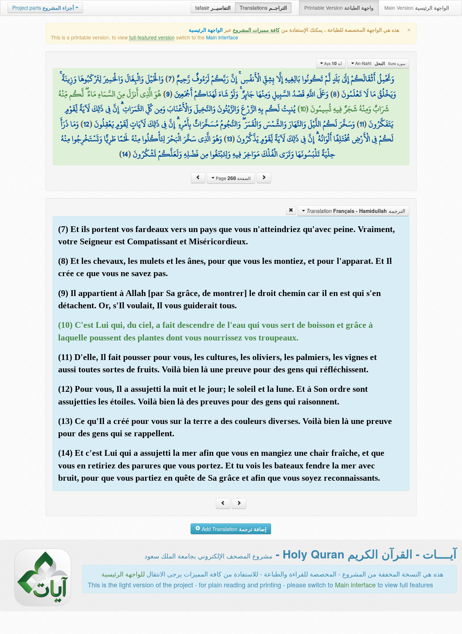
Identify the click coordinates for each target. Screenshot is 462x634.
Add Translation (233, 528)
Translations (263, 7)
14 (125, 154)
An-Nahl (379, 63)
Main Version (416, 7)
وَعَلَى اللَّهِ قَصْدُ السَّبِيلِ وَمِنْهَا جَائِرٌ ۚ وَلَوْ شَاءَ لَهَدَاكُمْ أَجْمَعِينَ (251, 94)
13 (229, 139)
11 (361, 124)
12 (86, 124)
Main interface (222, 37)
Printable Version (339, 7)
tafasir (213, 7)
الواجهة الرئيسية (206, 29)
